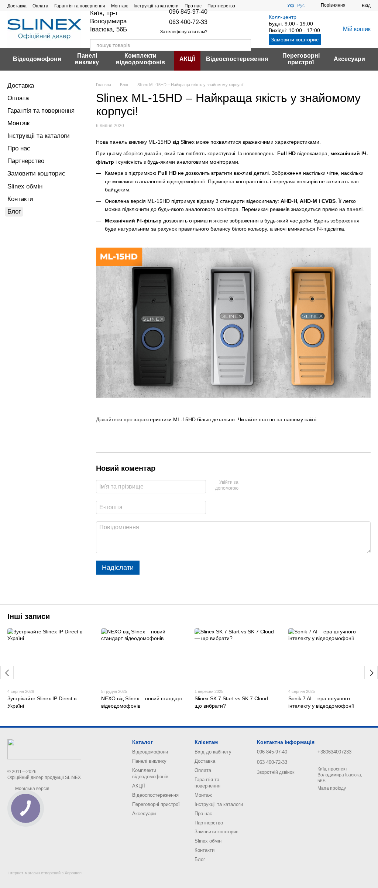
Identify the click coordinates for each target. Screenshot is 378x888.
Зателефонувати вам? (183, 31)
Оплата (40, 5)
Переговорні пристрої (301, 58)
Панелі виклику (87, 58)
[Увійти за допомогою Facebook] (246, 485)
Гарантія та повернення (79, 5)
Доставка (17, 5)
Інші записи (28, 616)
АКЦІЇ (187, 59)
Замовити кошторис (295, 39)
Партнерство (221, 5)
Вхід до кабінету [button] (213, 752)
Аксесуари (349, 59)
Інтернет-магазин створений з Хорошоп (44, 873)
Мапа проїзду (331, 788)
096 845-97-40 (188, 12)
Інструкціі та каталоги (156, 5)
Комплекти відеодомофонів (140, 58)
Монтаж (119, 5)
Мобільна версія (31, 788)
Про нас (193, 5)
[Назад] (7, 672)
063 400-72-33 (188, 22)
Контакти (20, 199)
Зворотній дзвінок (275, 772)
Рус (301, 5)
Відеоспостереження (237, 59)
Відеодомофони (37, 59)
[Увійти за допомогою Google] (258, 485)
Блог (14, 211)
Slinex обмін (24, 186)
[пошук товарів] (245, 45)
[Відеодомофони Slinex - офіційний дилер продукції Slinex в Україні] (44, 748)
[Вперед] (371, 672)
